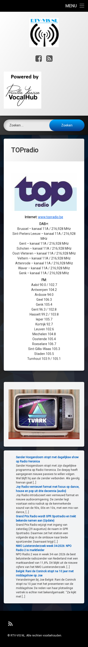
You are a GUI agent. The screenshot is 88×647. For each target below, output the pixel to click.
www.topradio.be (50, 217)
